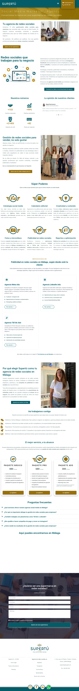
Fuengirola (39, 666)
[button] (58, 3)
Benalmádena (39, 673)
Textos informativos (13, 666)
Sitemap (13, 669)
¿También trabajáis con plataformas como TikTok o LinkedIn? (25, 517)
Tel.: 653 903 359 (65, 668)
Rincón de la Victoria (39, 676)
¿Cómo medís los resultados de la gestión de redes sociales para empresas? (30, 526)
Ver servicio (9, 307)
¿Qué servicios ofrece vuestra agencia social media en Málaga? (26, 508)
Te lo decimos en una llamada (45, 354)
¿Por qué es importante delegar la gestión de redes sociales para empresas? (30, 512)
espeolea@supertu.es (65, 665)
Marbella (39, 662)
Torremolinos (39, 669)
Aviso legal (13, 662)
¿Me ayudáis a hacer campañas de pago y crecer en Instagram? (26, 521)
